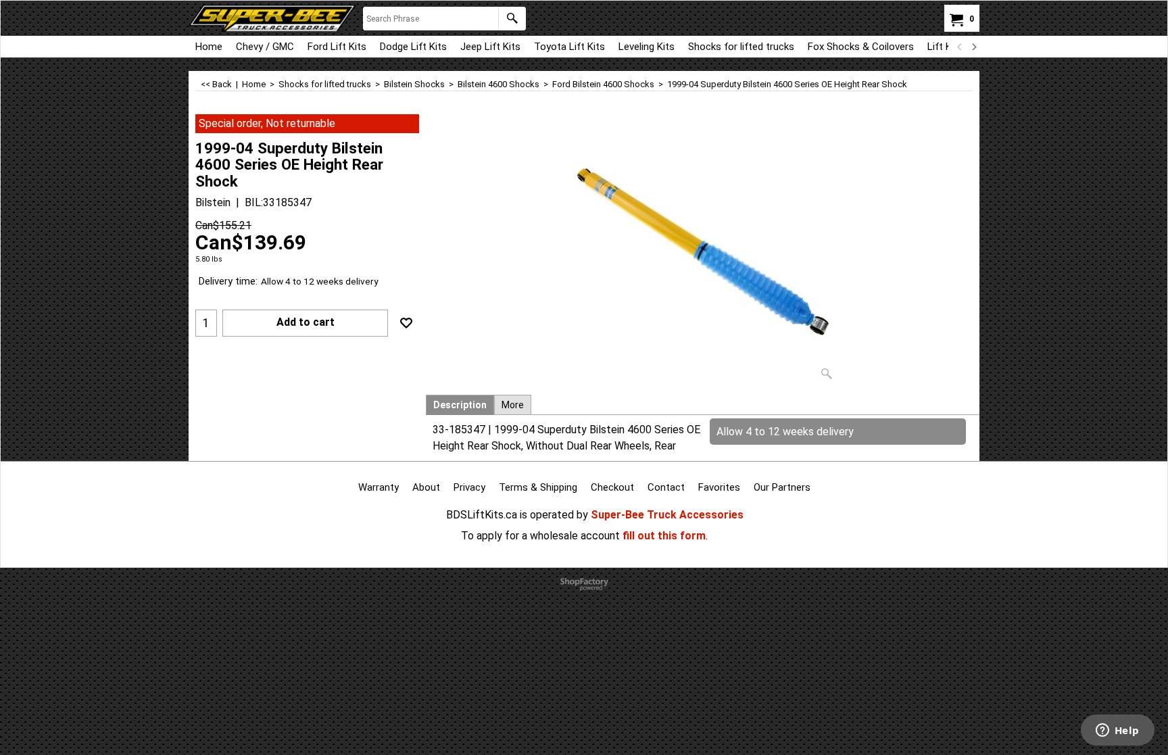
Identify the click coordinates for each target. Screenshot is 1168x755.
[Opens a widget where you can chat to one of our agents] (1117, 731)
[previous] (960, 47)
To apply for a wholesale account (540, 535)
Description (460, 404)
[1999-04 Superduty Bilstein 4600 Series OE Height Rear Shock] (703, 250)
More (513, 404)
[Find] (512, 18)
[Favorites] (406, 323)
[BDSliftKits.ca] (272, 18)
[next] (973, 47)
